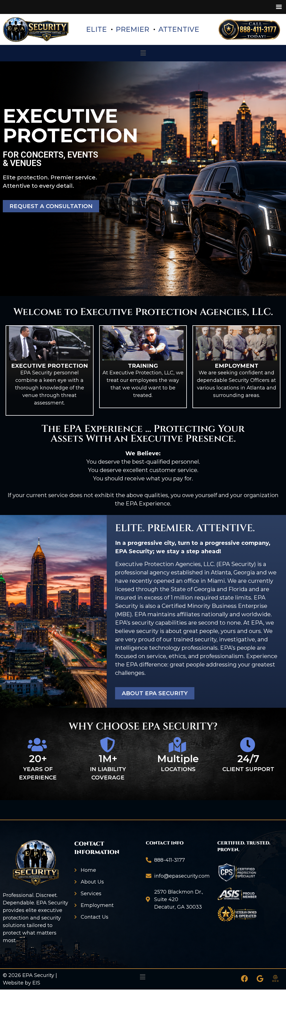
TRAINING (143, 365)
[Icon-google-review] (275, 979)
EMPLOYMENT (236, 365)
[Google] (260, 979)
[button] (143, 53)
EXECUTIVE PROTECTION (49, 365)
